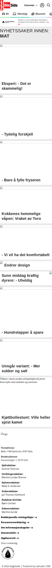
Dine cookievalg (9, 543)
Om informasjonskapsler (15, 527)
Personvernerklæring (13, 522)
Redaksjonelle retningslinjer (17, 517)
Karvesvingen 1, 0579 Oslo (14, 460)
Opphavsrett (8, 538)
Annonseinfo (8, 532)
